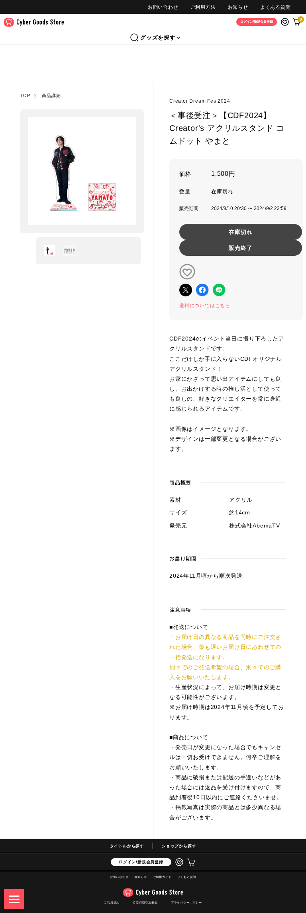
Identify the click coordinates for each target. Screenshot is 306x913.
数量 (184, 192)
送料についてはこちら (204, 305)
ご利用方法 (203, 7)
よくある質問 (275, 7)
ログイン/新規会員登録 (141, 862)
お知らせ (238, 7)
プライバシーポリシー (186, 902)
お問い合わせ (163, 7)
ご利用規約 (112, 902)
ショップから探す (179, 846)
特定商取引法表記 (145, 902)
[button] (49, 251)
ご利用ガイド (162, 877)
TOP (25, 95)
